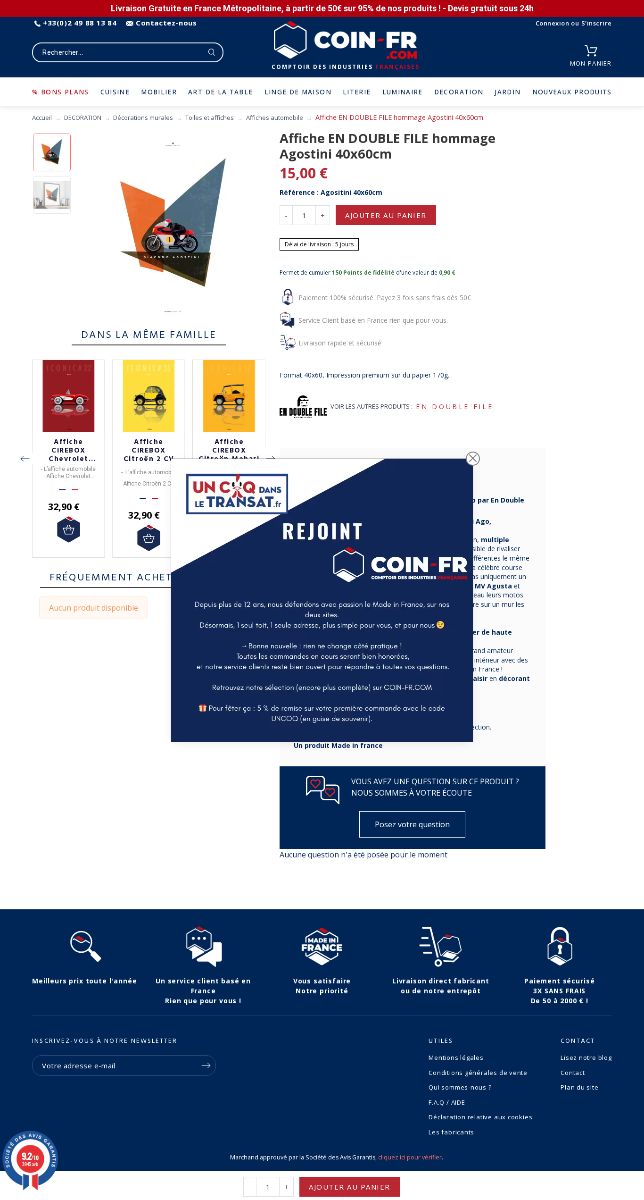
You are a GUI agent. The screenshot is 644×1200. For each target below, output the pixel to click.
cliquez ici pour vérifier (410, 1157)
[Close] (473, 459)
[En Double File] (303, 406)
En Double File (454, 406)
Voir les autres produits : (371, 406)
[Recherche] (212, 52)
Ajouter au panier (386, 215)
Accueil (42, 117)
